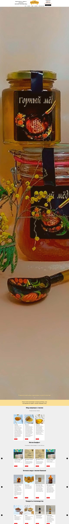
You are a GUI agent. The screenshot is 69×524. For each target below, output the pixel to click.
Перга (15, 515)
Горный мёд (16, 424)
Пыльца (26, 515)
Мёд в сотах (27, 424)
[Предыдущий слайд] (2, 458)
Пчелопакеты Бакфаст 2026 (18, 459)
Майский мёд (38, 424)
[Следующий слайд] (67, 458)
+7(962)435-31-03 (48, 1)
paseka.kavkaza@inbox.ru (48, 3)
